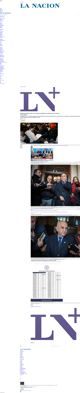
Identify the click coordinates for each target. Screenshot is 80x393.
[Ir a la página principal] (40, 7)
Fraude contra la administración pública (36, 306)
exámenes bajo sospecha (44, 163)
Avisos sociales (2, 60)
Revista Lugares (2, 67)
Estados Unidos (2, 29)
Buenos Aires (1, 31)
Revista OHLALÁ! (2, 65)
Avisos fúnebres (2, 59)
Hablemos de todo (2, 36)
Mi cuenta (2, 12)
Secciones (2, 9)
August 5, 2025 (39, 214)
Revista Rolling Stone (2, 68)
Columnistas (1, 39)
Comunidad (1, 34)
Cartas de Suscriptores (2, 40)
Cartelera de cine (2, 55)
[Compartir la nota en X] (21, 147)
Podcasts (1, 51)
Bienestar (1, 35)
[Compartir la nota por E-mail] (22, 147)
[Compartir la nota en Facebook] (20, 147)
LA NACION (21, 86)
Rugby (1, 43)
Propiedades (1, 24)
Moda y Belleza (2, 52)
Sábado (1, 62)
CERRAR (1, 0)
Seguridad (1, 32)
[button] (40, 48)
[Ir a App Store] (22, 384)
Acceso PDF (1, 58)
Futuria (1, 22)
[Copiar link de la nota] (20, 146)
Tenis (0, 44)
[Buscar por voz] (79, 14)
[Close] (20, 345)
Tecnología (1, 48)
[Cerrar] (10, 13)
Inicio (1, 8)
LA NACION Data (2, 19)
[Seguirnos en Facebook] (20, 375)
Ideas (0, 63)
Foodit (1, 10)
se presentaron (45, 261)
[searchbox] (40, 14)
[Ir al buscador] (21, 3)
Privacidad (31, 387)
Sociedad (24, 86)
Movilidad (1, 26)
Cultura (1, 33)
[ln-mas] (40, 112)
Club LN (2, 11)
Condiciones (28, 387)
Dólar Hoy (1, 23)
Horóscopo (1, 49)
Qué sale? (1, 54)
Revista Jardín (1, 69)
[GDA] (22, 389)
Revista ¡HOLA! (1, 66)
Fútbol (1, 42)
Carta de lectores (2, 61)
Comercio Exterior (2, 25)
